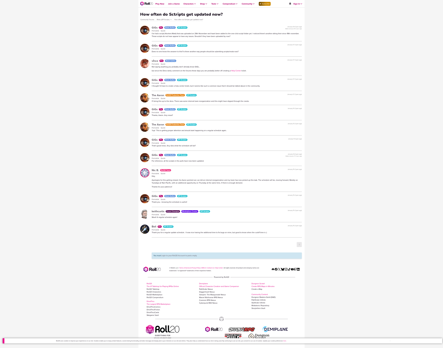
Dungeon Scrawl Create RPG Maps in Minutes (262, 285)
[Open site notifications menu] (290, 4)
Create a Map (256, 289)
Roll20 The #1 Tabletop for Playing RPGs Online (163, 285)
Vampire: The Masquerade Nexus (212, 294)
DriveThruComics (153, 307)
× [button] (390, 340)
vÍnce (155, 61)
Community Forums (147, 19)
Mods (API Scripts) (163, 19)
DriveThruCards (153, 312)
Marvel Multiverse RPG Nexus (211, 297)
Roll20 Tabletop (153, 289)
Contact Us (210, 268)
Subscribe (265, 3)
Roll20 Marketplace (154, 294)
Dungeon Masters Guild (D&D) (263, 297)
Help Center (236, 70)
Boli (154, 226)
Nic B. (156, 170)
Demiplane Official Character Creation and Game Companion (219, 285)
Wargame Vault (153, 315)
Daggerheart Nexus (207, 292)
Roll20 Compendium (155, 297)
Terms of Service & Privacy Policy (189, 268)
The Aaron (158, 95)
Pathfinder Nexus (206, 289)
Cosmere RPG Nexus (207, 300)
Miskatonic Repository (260, 305)
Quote (163, 31)
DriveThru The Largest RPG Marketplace (158, 302)
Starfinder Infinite (258, 302)
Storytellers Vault (258, 308)
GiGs (155, 28)
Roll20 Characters (154, 292)
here (284, 341)
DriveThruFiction (153, 309)
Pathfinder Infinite (258, 300)
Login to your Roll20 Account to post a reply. (179, 255)
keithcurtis (158, 211)
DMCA (203, 268)
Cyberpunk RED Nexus (208, 303)
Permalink (156, 31)
